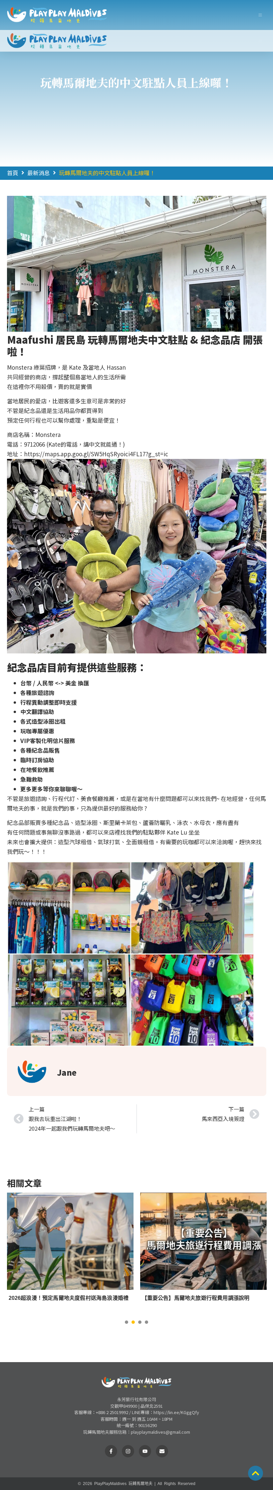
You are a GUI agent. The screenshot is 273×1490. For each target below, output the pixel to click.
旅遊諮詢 (35, 798)
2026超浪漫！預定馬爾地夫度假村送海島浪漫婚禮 (69, 1298)
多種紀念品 (55, 822)
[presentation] (126, 1322)
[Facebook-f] (111, 1451)
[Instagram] (128, 1451)
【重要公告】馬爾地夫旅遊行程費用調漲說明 (196, 1298)
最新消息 (38, 173)
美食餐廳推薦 (98, 798)
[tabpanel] (70, 1254)
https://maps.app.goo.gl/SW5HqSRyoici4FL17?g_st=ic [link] (96, 454)
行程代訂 (63, 798)
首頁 (12, 173)
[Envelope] (162, 1451)
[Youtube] (145, 1451)
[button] (260, 15)
